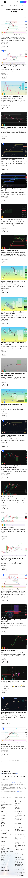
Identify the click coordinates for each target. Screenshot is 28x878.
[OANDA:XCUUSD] (2, 371)
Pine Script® (4, 837)
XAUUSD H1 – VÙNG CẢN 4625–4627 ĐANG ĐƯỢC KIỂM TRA (13, 343)
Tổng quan (17, 807)
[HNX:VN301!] (2, 679)
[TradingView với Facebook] (5, 777)
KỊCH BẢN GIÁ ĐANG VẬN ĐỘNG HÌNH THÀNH (11, 405)
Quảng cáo (17, 871)
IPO (2, 826)
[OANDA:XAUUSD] (2, 94)
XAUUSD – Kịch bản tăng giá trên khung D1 (13, 96)
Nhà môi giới (17, 808)
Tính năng (17, 798)
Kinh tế (2, 822)
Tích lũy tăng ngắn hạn (7, 527)
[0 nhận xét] (7, 46)
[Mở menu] (2, 2)
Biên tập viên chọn (5, 862)
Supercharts (4, 798)
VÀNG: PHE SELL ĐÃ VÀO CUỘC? (10, 589)
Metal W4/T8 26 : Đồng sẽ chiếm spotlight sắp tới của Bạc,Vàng (13, 374)
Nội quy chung (4, 853)
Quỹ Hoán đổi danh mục (6, 804)
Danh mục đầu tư (5, 830)
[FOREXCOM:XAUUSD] (2, 63)
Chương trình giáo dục (19, 875)
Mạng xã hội (4, 847)
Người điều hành (4, 855)
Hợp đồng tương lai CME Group (20, 816)
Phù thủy (3, 867)
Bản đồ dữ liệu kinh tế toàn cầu (7, 835)
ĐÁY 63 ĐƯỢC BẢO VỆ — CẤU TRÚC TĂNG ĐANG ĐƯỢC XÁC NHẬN (13, 312)
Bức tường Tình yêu (5, 848)
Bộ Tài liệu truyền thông (20, 830)
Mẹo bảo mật (17, 853)
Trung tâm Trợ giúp (19, 827)
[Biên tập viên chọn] (3, 51)
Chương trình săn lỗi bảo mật (20, 855)
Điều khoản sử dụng (19, 843)
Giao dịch (3, 859)
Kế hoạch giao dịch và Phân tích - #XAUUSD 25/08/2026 (13, 128)
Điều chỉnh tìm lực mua (7, 496)
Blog (15, 826)
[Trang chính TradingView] (5, 2)
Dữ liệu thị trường (18, 801)
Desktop (3, 842)
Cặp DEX (3, 810)
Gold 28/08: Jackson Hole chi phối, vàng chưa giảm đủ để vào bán (12, 158)
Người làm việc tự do (5, 869)
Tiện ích (16, 861)
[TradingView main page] (6, 771)
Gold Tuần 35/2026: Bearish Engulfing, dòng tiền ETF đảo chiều (13, 713)
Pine (2, 811)
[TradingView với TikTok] (21, 777)
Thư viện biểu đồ (18, 862)
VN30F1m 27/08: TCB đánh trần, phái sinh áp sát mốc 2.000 (13, 682)
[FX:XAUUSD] (2, 525)
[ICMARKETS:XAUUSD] (2, 278)
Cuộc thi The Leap (18, 811)
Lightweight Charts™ (19, 864)
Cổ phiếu (3, 802)
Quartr (18, 791)
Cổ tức (2, 825)
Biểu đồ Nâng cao (18, 865)
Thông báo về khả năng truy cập (21, 851)
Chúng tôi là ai (18, 823)
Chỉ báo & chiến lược (5, 866)
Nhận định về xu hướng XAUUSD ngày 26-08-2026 (13, 189)
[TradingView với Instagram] (12, 777)
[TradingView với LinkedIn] (15, 777)
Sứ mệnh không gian (19, 824)
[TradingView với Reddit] (24, 777)
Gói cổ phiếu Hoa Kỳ (19, 819)
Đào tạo (3, 860)
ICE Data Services (14, 782)
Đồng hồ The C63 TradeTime (18, 839)
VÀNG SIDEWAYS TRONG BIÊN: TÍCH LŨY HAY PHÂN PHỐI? (12, 743)
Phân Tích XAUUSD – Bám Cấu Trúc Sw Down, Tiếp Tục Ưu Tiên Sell (12, 466)
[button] (25, 16)
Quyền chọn (3, 833)
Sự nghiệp (17, 829)
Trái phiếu (3, 805)
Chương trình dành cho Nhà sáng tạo (7, 852)
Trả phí (16, 800)
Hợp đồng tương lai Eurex (20, 818)
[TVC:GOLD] (2, 32)
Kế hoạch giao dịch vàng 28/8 (9, 250)
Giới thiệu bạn (4, 849)
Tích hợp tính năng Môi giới (20, 872)
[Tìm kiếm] (17, 2)
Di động (3, 841)
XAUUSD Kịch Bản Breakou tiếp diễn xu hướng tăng (12, 620)
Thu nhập (3, 823)
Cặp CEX (3, 808)
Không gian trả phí (5, 870)
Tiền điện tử (3, 807)
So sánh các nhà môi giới (20, 810)
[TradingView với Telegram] (18, 777)
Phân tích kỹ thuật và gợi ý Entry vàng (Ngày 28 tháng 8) (13, 66)
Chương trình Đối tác (19, 873)
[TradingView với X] (2, 777)
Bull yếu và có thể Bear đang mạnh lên (11, 219)
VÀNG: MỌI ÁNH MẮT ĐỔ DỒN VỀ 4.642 (12, 35)
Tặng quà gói (17, 803)
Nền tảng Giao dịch (19, 867)
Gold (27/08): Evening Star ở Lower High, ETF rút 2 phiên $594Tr (12, 435)
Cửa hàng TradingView (19, 834)
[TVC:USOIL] (2, 556)
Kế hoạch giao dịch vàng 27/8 (9, 650)
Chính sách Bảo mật (19, 847)
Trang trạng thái (18, 857)
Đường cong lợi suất (5, 832)
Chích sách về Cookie (19, 849)
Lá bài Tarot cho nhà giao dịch (20, 837)
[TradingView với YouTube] (8, 777)
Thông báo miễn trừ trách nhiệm (20, 846)
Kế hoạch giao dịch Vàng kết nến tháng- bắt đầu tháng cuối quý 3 (13, 282)
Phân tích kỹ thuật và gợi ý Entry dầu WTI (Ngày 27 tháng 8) (12, 559)
